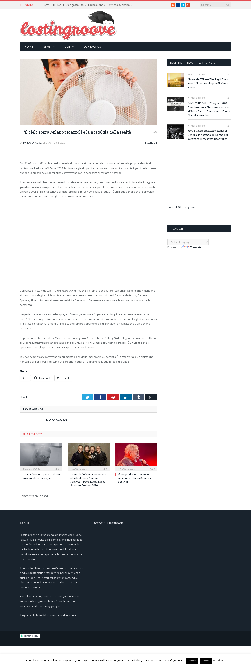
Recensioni (151, 142)
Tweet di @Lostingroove (181, 207)
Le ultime (176, 62)
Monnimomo (70, 615)
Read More (220, 660)
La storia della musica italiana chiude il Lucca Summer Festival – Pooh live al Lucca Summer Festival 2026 (88, 480)
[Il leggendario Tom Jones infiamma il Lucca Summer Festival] (136, 456)
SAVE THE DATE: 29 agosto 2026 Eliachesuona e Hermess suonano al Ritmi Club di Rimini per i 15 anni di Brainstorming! (89, 5)
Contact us (92, 46)
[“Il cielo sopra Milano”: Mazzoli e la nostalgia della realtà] (88, 92)
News (47, 46)
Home (29, 46)
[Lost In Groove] (68, 25)
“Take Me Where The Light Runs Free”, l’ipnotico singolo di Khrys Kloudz (208, 83)
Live (67, 46)
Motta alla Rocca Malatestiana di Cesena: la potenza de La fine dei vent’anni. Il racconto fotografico (208, 135)
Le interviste (207, 62)
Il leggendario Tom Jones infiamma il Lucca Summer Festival (134, 478)
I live (190, 62)
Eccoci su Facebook (108, 523)
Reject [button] (206, 660)
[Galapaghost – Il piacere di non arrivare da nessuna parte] (41, 456)
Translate (196, 247)
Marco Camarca (32, 142)
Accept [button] (192, 660)
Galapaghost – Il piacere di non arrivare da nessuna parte (42, 476)
